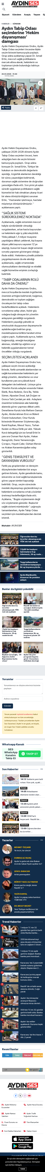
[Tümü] (41, 769)
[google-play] (23, 1147)
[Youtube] (29, 1096)
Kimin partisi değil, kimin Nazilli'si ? (25, 886)
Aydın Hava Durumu (35, 1105)
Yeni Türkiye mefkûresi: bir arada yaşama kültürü (26, 910)
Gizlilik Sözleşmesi (31, 1165)
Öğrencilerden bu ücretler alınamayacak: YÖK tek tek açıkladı (30, 830)
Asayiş (27, 15)
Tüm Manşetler (32, 1122)
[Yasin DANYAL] (7, 897)
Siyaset (5, 15)
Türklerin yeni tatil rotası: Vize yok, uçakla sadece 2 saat (31, 781)
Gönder (7, 706)
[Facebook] (16, 1096)
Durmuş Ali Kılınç (22, 858)
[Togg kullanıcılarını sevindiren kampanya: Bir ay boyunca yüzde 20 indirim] (33, 622)
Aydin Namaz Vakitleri (9, 1115)
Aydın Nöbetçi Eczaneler (9, 1106)
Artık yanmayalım (22, 875)
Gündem (16, 15)
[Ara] (4, 9)
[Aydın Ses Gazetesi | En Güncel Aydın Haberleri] (24, 4)
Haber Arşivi (32, 1131)
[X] (20, 1096)
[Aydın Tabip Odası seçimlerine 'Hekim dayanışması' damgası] (22, 92)
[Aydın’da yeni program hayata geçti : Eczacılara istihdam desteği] (33, 647)
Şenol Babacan (22, 871)
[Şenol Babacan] (7, 873)
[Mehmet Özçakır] (7, 849)
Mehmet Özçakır (22, 847)
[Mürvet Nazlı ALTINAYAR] (7, 885)
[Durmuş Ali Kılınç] (7, 861)
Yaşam (37, 15)
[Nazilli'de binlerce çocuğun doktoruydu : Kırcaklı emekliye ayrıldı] (33, 598)
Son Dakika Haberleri (12, 1131)
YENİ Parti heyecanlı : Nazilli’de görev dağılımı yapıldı (30, 818)
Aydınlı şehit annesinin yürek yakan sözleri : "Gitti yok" (30, 806)
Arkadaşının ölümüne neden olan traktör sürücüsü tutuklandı (29, 793)
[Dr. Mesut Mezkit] (7, 909)
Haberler (6, 24)
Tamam (22, 1169)
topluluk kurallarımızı (24, 714)
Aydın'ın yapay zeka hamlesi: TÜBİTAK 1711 (27, 898)
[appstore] (23, 1139)
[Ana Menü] (3, 4)
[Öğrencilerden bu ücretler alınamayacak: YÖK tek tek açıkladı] (12, 598)
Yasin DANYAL (20, 894)
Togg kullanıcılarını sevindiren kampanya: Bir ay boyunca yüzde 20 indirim (32, 633)
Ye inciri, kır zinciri (22, 851)
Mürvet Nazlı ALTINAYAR (26, 882)
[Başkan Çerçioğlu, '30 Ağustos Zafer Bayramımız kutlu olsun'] (12, 647)
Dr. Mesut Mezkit (22, 906)
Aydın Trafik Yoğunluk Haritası (31, 1115)
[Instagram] (25, 1096)
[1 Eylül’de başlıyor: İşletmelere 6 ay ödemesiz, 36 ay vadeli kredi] (12, 622)
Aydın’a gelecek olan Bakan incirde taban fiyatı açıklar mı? (28, 862)
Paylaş (7, 108)
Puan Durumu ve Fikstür (10, 1123)
